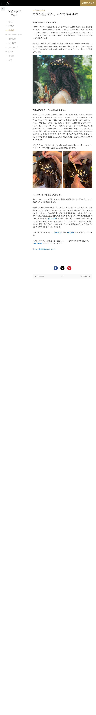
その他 (11, 55)
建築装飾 (12, 38)
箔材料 (11, 21)
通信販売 (70, 232)
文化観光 (12, 43)
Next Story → (85, 276)
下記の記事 (52, 218)
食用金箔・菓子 (15, 34)
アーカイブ (13, 47)
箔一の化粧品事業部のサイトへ (44, 249)
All (62, 276)
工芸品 (11, 26)
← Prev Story (39, 276)
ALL (10, 60)
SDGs (10, 51)
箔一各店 (57, 232)
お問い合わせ (37, 243)
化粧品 (11, 30)
